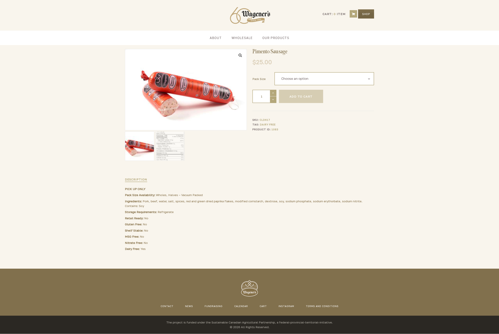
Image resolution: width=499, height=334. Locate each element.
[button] (240, 55)
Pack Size (259, 79)
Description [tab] (136, 179)
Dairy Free (268, 124)
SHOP (366, 14)
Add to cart (300, 96)
